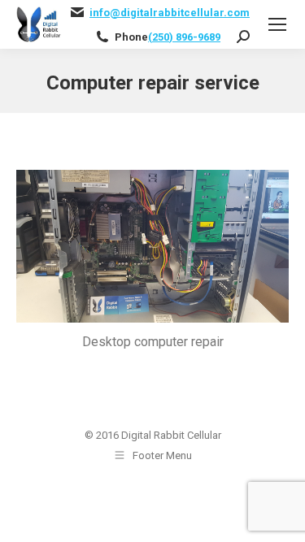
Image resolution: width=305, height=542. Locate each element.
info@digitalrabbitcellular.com (169, 13)
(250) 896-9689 (184, 37)
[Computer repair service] (152, 246)
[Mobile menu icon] (277, 24)
